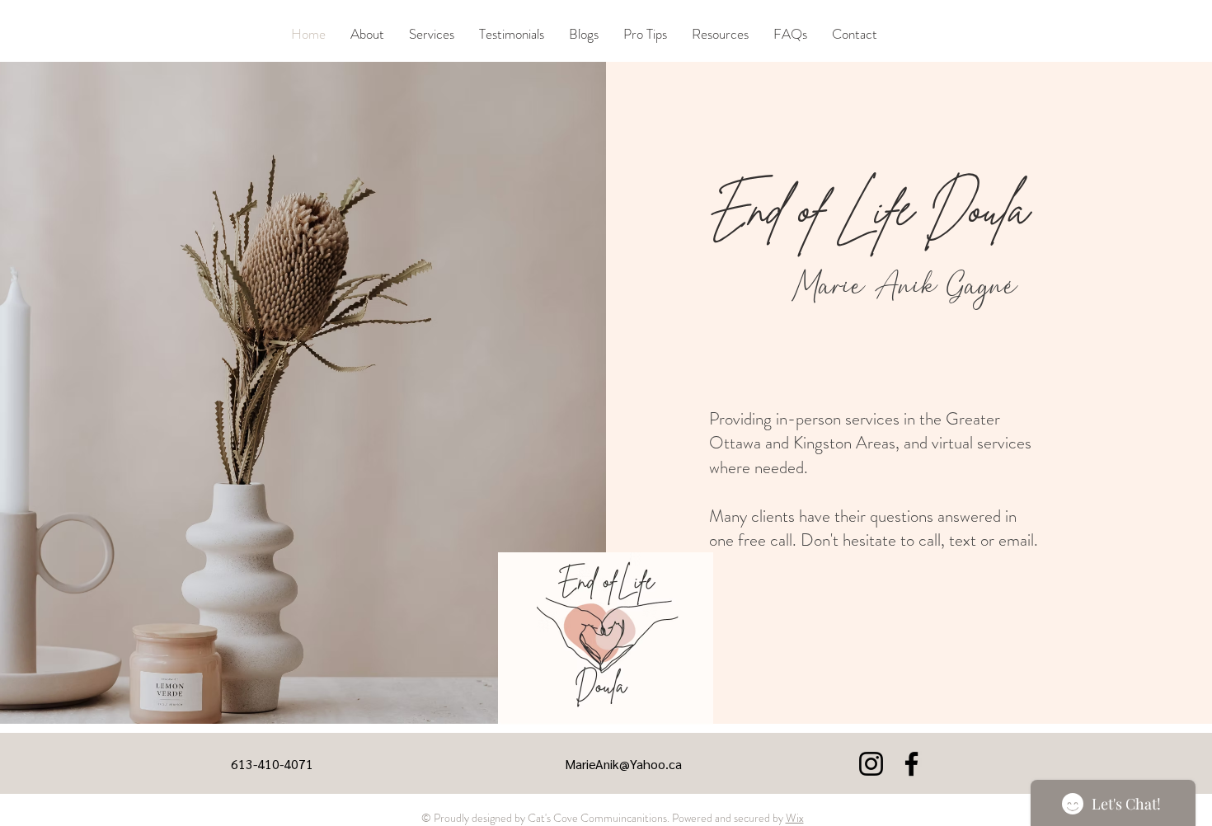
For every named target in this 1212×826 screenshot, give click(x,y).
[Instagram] (871, 764)
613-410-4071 (272, 763)
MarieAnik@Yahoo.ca (623, 763)
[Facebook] (911, 764)
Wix (795, 818)
